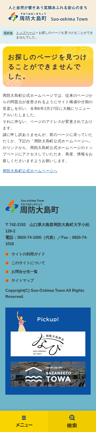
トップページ (25, 33)
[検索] (72, 421)
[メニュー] (24, 421)
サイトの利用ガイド (28, 254)
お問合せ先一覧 (24, 271)
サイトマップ (22, 280)
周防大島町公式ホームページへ (30, 171)
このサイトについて (28, 263)
